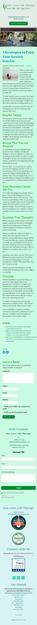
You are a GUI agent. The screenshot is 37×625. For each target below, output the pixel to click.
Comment (7, 371)
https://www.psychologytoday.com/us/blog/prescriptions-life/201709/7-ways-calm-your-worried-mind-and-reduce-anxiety (21, 339)
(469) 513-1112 (18, 19)
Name (5, 386)
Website (5, 400)
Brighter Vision (22, 620)
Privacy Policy (18, 615)
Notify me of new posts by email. (15, 412)
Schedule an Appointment (18, 23)
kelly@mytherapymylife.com (18, 17)
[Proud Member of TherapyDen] (18, 523)
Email (5, 393)
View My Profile (18, 601)
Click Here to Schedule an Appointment (18, 593)
